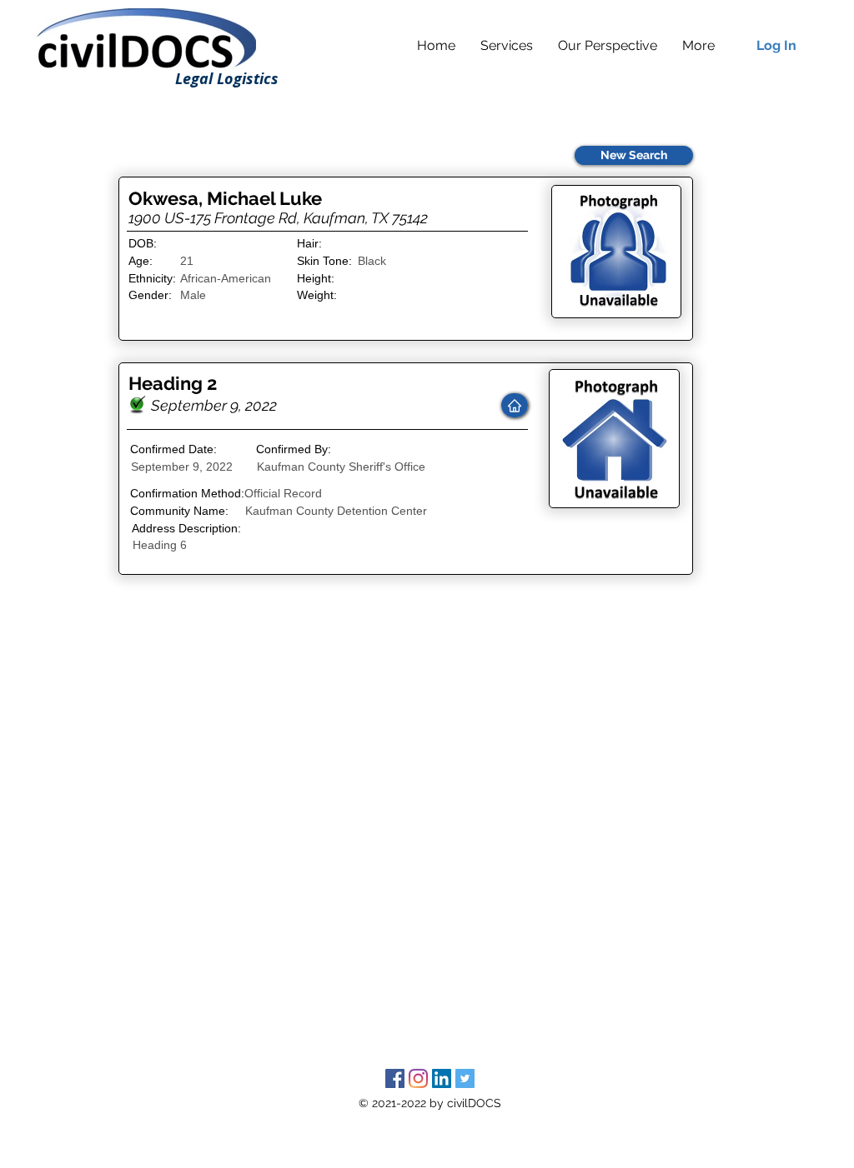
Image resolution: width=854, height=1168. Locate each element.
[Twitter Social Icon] (465, 1078)
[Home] (514, 405)
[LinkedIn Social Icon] (441, 1078)
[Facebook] (394, 1078)
